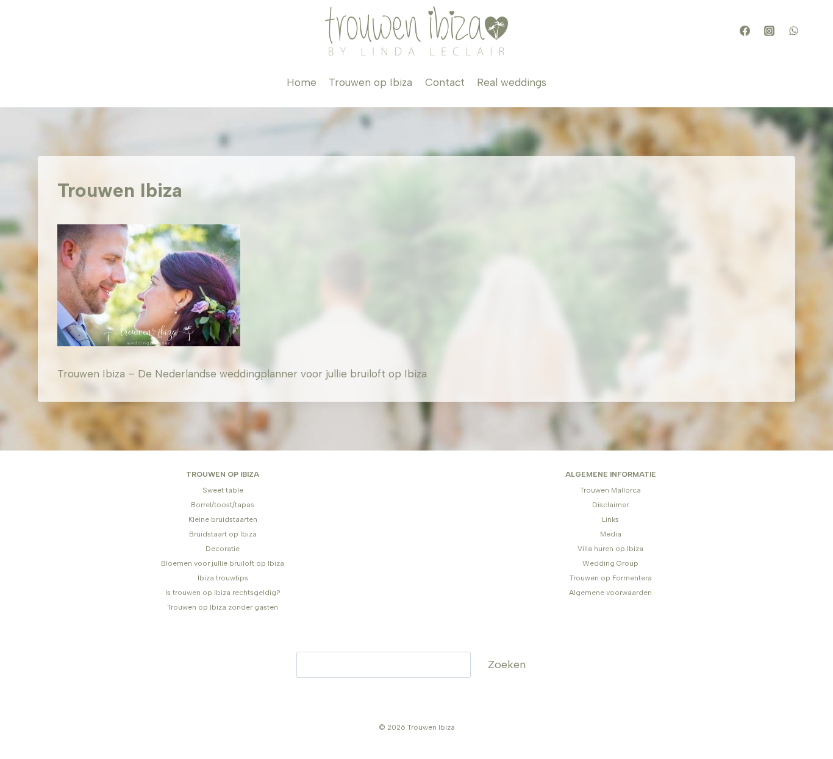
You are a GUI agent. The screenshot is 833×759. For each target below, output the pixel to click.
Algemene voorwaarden (610, 592)
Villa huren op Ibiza (610, 548)
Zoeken (507, 664)
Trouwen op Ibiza (370, 82)
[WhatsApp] (793, 31)
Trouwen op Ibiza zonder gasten (222, 607)
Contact (445, 82)
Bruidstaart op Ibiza (223, 534)
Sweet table (222, 490)
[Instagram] (769, 31)
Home (301, 82)
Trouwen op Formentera (611, 578)
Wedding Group (610, 563)
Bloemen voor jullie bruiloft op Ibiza (222, 563)
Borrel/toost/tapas (222, 505)
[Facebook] (744, 31)
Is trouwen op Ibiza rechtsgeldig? (223, 592)
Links (610, 519)
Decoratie (223, 548)
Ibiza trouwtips (223, 578)
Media (610, 534)
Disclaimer (610, 505)
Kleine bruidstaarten (222, 519)
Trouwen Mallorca (610, 490)
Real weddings (511, 82)
